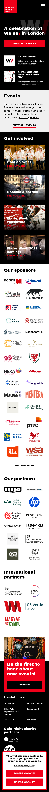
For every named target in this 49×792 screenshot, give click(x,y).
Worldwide (31, 719)
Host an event (33, 709)
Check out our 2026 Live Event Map (28, 74)
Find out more (24, 465)
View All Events (24, 125)
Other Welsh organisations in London (11, 711)
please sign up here (29, 117)
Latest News (27, 56)
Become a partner (35, 703)
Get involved (9, 703)
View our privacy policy (24, 765)
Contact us (9, 719)
